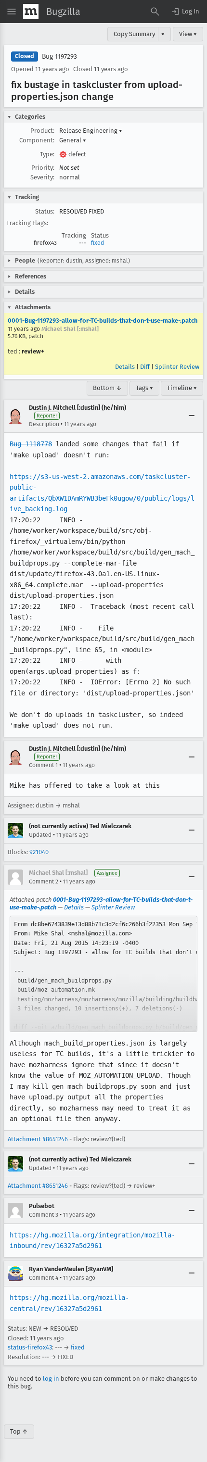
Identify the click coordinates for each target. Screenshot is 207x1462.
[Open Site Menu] (11, 11)
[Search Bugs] (155, 11)
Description (44, 424)
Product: (42, 130)
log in (51, 1378)
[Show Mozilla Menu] (31, 11)
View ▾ (188, 34)
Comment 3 (43, 1214)
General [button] (72, 140)
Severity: (42, 177)
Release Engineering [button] (90, 130)
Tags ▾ (144, 387)
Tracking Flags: (27, 223)
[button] (185, 11)
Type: (47, 154)
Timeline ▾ (182, 387)
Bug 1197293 (59, 56)
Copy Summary (134, 34)
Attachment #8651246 (38, 1139)
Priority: (42, 167)
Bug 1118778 (31, 444)
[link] (103, 974)
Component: (36, 140)
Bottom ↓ (107, 387)
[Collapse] (191, 416)
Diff (145, 366)
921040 (39, 852)
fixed (97, 242)
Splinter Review (177, 366)
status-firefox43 (30, 1347)
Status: (44, 211)
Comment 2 (43, 881)
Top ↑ (19, 1431)
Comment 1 (43, 765)
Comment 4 (43, 1277)
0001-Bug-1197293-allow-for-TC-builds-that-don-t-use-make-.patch (102, 320)
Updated (40, 835)
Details (125, 366)
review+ (33, 351)
